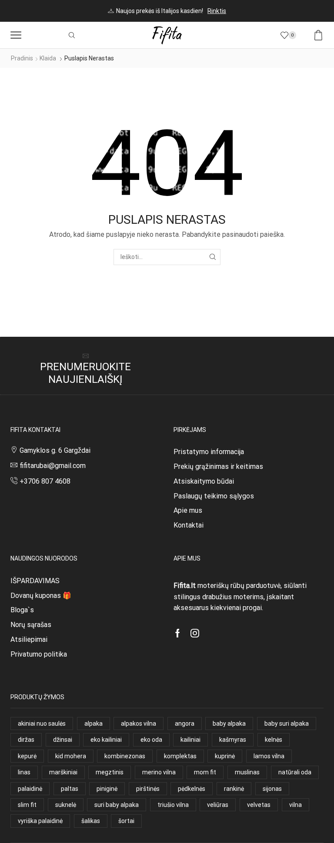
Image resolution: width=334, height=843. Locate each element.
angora (184, 723)
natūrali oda (294, 772)
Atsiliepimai (28, 639)
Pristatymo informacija (209, 452)
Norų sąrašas (30, 625)
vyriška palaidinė (40, 820)
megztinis (110, 772)
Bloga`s (22, 610)
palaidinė (30, 788)
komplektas (180, 756)
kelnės (273, 739)
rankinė (234, 788)
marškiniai (63, 772)
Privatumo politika (38, 654)
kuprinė (225, 756)
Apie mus (188, 510)
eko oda (151, 739)
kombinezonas (124, 756)
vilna (295, 804)
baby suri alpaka (286, 723)
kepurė (27, 756)
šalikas (90, 820)
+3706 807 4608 (45, 481)
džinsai (62, 739)
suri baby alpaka (116, 804)
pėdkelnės (191, 788)
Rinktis (216, 10)
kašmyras (232, 739)
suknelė (65, 804)
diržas (26, 739)
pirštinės (148, 788)
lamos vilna (269, 756)
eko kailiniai (106, 739)
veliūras (217, 804)
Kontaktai (189, 525)
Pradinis (22, 58)
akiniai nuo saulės (42, 723)
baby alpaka (229, 723)
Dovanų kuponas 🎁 (40, 595)
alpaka (93, 723)
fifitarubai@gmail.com (53, 465)
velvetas (259, 804)
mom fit (205, 772)
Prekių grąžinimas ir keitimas (218, 466)
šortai (126, 820)
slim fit (27, 804)
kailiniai (190, 739)
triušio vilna (173, 804)
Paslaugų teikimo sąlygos (214, 496)
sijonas (272, 788)
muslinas (247, 772)
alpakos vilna (138, 723)
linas (24, 772)
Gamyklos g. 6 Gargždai (55, 450)
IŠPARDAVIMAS (35, 581)
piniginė (107, 788)
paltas (69, 788)
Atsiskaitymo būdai (204, 481)
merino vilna (159, 772)
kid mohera (70, 756)
